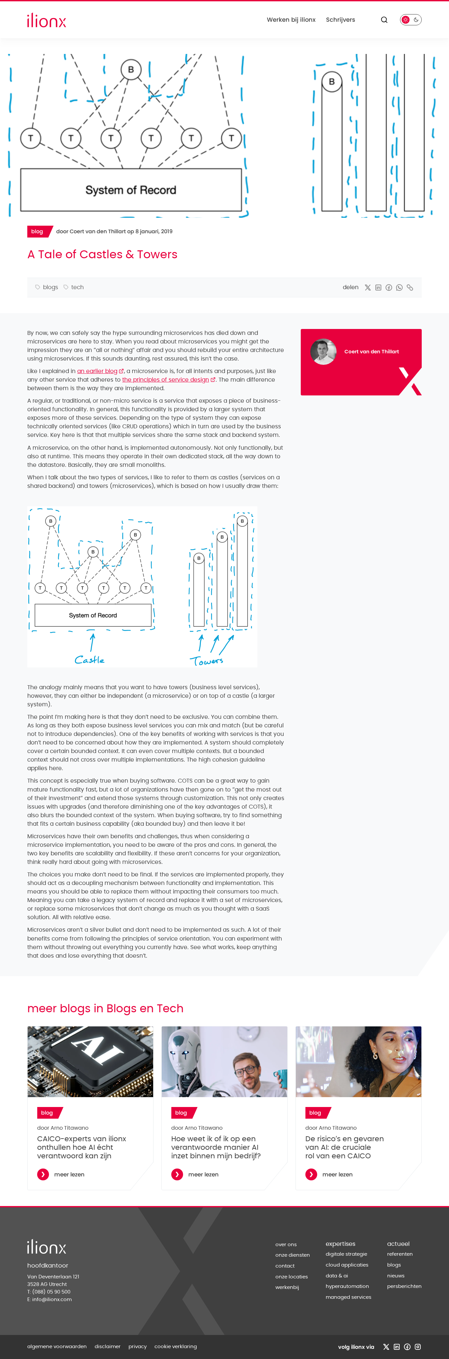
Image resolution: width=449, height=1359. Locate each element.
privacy (138, 1346)
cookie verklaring (175, 1346)
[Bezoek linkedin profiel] (397, 1347)
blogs (394, 1265)
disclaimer (108, 1346)
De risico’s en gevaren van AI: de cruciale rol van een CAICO (344, 1147)
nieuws (396, 1275)
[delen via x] (368, 287)
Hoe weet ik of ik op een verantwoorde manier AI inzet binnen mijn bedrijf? (216, 1147)
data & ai (337, 1275)
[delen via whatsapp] (399, 287)
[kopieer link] (410, 287)
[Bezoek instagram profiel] (418, 1347)
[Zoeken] (384, 20)
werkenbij (287, 1287)
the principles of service (169, 380)
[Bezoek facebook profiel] (407, 1347)
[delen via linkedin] (378, 287)
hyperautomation (347, 1286)
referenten (400, 1254)
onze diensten (292, 1255)
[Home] (46, 20)
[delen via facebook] (389, 287)
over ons (286, 1244)
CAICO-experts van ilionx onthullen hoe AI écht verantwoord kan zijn (81, 1147)
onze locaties (291, 1276)
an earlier (100, 371)
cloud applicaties (347, 1265)
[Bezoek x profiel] (386, 1347)
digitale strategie (346, 1254)
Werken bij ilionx (291, 19)
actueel (398, 1244)
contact (285, 1266)
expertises (340, 1244)
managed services (348, 1297)
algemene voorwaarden (57, 1346)
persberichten (404, 1286)
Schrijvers (340, 19)
